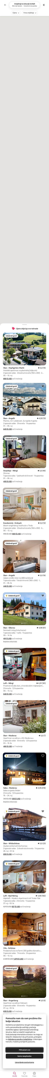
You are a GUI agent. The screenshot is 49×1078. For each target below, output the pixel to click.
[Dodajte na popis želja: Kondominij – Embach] (43, 491)
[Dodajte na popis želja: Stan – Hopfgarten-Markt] (43, 336)
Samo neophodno (24, 1056)
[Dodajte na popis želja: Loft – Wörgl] (43, 651)
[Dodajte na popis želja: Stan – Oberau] (43, 595)
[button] (7, 379)
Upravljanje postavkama (24, 1062)
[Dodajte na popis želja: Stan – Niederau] (43, 703)
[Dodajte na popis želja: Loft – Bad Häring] (43, 863)
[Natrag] (5, 5)
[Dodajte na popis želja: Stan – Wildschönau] (43, 811)
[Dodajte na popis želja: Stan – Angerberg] (43, 968)
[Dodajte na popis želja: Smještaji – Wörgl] (43, 438)
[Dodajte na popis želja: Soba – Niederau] (43, 756)
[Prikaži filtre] (43, 5)
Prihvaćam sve (24, 1050)
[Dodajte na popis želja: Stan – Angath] (43, 386)
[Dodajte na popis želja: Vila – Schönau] (43, 916)
